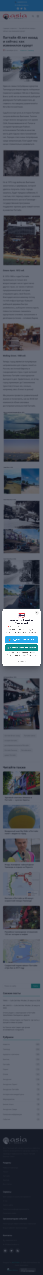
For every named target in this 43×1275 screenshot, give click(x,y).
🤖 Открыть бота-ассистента (21, 647)
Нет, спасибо (21, 662)
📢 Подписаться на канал (21, 639)
